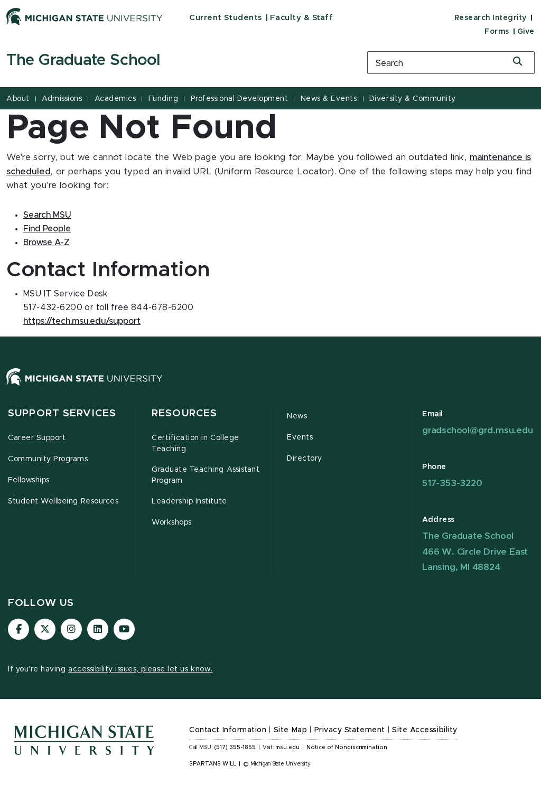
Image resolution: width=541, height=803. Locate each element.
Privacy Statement (349, 730)
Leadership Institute (189, 501)
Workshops (172, 522)
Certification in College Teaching (195, 443)
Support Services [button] (62, 413)
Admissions (62, 98)
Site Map (290, 730)
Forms (496, 31)
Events (300, 437)
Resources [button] (184, 413)
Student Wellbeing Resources (63, 501)
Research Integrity (490, 18)
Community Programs (48, 459)
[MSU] (270, 387)
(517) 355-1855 (235, 747)
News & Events (329, 98)
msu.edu (287, 747)
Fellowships (29, 480)
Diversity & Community (412, 98)
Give (526, 31)
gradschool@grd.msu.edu (477, 430)
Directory (304, 458)
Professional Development (239, 98)
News (297, 416)
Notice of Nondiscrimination (346, 747)
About (18, 98)
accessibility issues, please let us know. (140, 669)
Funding (163, 98)
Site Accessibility (425, 730)
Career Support (37, 438)
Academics (115, 98)
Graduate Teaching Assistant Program (205, 475)
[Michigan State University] (84, 16)
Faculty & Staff (301, 18)
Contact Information (227, 730)
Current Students (225, 18)
